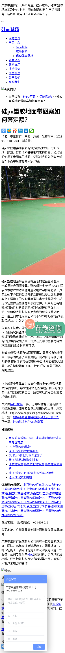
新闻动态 (14, 60)
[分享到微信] (31, 131)
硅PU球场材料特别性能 (23, 459)
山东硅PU (54, 484)
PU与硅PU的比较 (20, 446)
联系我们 (14, 82)
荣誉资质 (14, 73)
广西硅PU (52, 497)
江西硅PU (29, 502)
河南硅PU (20, 489)
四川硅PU (39, 497)
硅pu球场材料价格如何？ (29, 421)
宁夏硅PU (17, 515)
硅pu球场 (10, 29)
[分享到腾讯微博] (20, 131)
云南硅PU (27, 497)
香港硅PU (11, 493)
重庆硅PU (49, 493)
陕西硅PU (24, 493)
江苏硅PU (7, 489)
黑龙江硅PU (34, 506)
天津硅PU (14, 497)
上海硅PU (32, 489)
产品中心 (14, 42)
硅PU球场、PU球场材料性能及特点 (31, 473)
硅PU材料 (16, 404)
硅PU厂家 (29, 96)
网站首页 (14, 38)
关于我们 (14, 77)
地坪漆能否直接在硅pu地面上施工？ (36, 417)
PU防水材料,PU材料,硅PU (25, 455)
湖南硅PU (36, 493)
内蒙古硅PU (49, 506)
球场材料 (21, 51)
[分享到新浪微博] (15, 131)
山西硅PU (54, 502)
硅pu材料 (21, 47)
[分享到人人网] (26, 131)
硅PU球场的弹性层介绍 (23, 451)
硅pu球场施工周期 (20, 477)
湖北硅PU (42, 502)
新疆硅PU (39, 510)
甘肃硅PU (14, 510)
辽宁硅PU (7, 506)
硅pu (30, 554)
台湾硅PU (20, 506)
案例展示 (14, 64)
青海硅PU (27, 510)
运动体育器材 (24, 55)
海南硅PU (17, 502)
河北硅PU (45, 489)
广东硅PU (42, 484)
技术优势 (14, 68)
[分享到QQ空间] (9, 131)
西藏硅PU (52, 510)
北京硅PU (29, 484)
